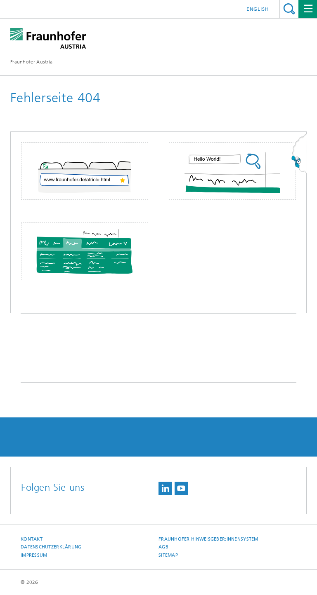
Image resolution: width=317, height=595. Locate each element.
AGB (163, 547)
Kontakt (32, 539)
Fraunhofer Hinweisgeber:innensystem (208, 539)
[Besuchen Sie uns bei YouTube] (181, 488)
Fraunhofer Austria (31, 62)
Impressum (34, 555)
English (257, 9)
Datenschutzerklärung (51, 547)
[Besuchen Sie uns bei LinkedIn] (165, 488)
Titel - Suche (289, 9)
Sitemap (168, 555)
